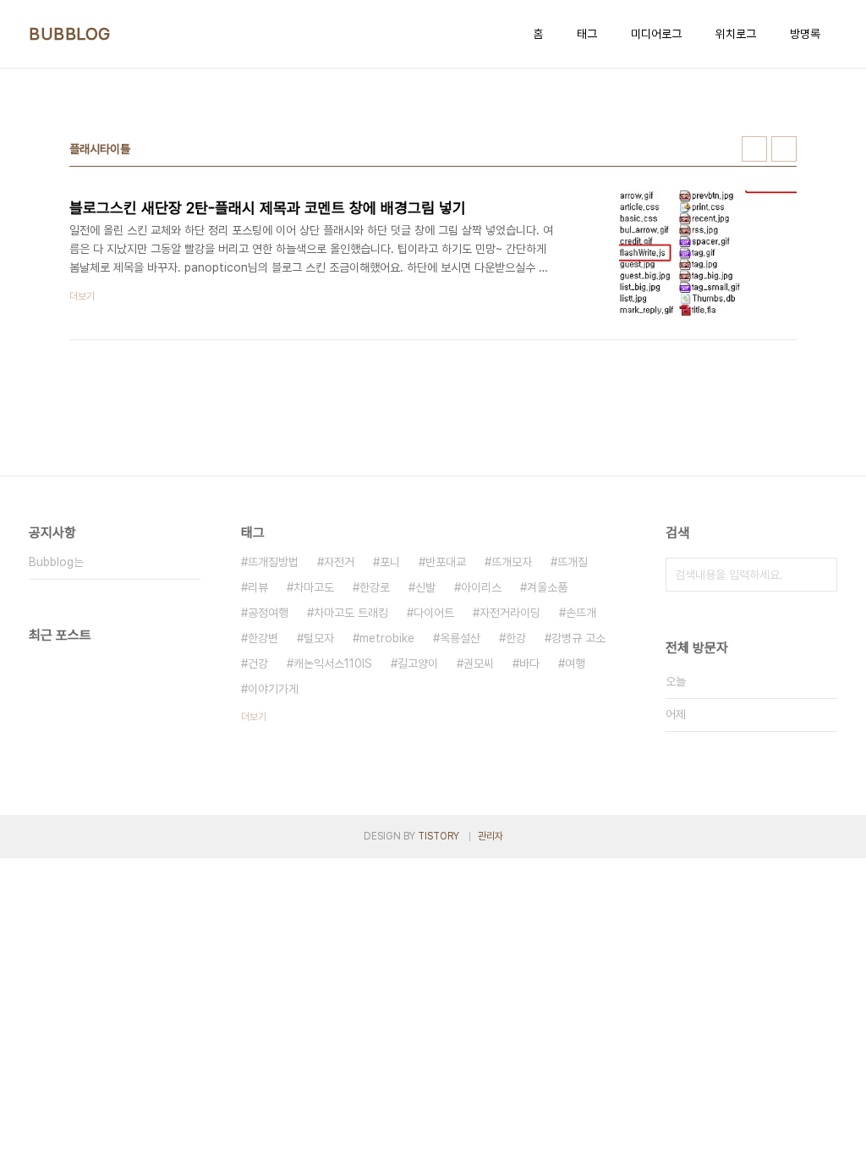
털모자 (319, 638)
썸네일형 (754, 149)
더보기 (253, 717)
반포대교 (445, 562)
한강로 (374, 587)
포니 (390, 562)
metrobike (386, 638)
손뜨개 (581, 612)
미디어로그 (656, 34)
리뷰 (258, 587)
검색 (820, 575)
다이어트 (434, 612)
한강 (516, 638)
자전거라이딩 (510, 612)
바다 (529, 663)
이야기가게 (273, 689)
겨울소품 (547, 587)
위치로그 (735, 34)
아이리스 (481, 587)
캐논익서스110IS (332, 663)
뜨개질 (572, 562)
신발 (425, 587)
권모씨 (478, 663)
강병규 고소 (578, 638)
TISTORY (438, 836)
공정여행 (268, 612)
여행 (575, 663)
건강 (258, 663)
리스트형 (784, 149)
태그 (587, 34)
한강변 (263, 638)
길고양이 (417, 663)
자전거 (339, 562)
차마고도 (313, 587)
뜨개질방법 (273, 562)
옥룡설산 (460, 638)
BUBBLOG (70, 34)
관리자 (490, 836)
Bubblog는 (56, 562)
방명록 (805, 34)
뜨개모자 (511, 562)
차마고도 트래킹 (351, 612)
